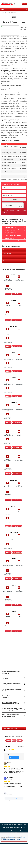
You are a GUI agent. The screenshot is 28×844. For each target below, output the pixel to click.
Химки (14, 585)
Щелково (13, 377)
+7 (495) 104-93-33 (17, 371)
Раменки (13, 300)
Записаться (8, 294)
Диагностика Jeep (7, 249)
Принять (14, 841)
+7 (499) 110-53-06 (17, 473)
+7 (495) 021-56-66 (17, 578)
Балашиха (13, 559)
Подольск (13, 506)
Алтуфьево (14, 454)
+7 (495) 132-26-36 (17, 346)
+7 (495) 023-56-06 (17, 605)
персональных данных (11, 837)
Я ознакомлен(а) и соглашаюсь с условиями (11, 839)
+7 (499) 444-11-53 (17, 500)
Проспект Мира (14, 532)
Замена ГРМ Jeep (7, 257)
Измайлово (14, 611)
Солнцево (13, 274)
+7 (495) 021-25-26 (17, 631)
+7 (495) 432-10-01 (17, 422)
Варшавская (13, 429)
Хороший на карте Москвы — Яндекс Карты (14, 800)
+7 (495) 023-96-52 (17, 552)
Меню (2, 9)
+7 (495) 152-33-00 (17, 320)
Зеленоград (14, 402)
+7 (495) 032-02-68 (17, 396)
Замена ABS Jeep (7, 253)
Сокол (13, 353)
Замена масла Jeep (7, 260)
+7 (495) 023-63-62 (17, 447)
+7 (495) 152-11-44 (17, 294)
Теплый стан (13, 326)
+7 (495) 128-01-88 (17, 526)
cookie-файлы (5, 836)
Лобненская (13, 480)
